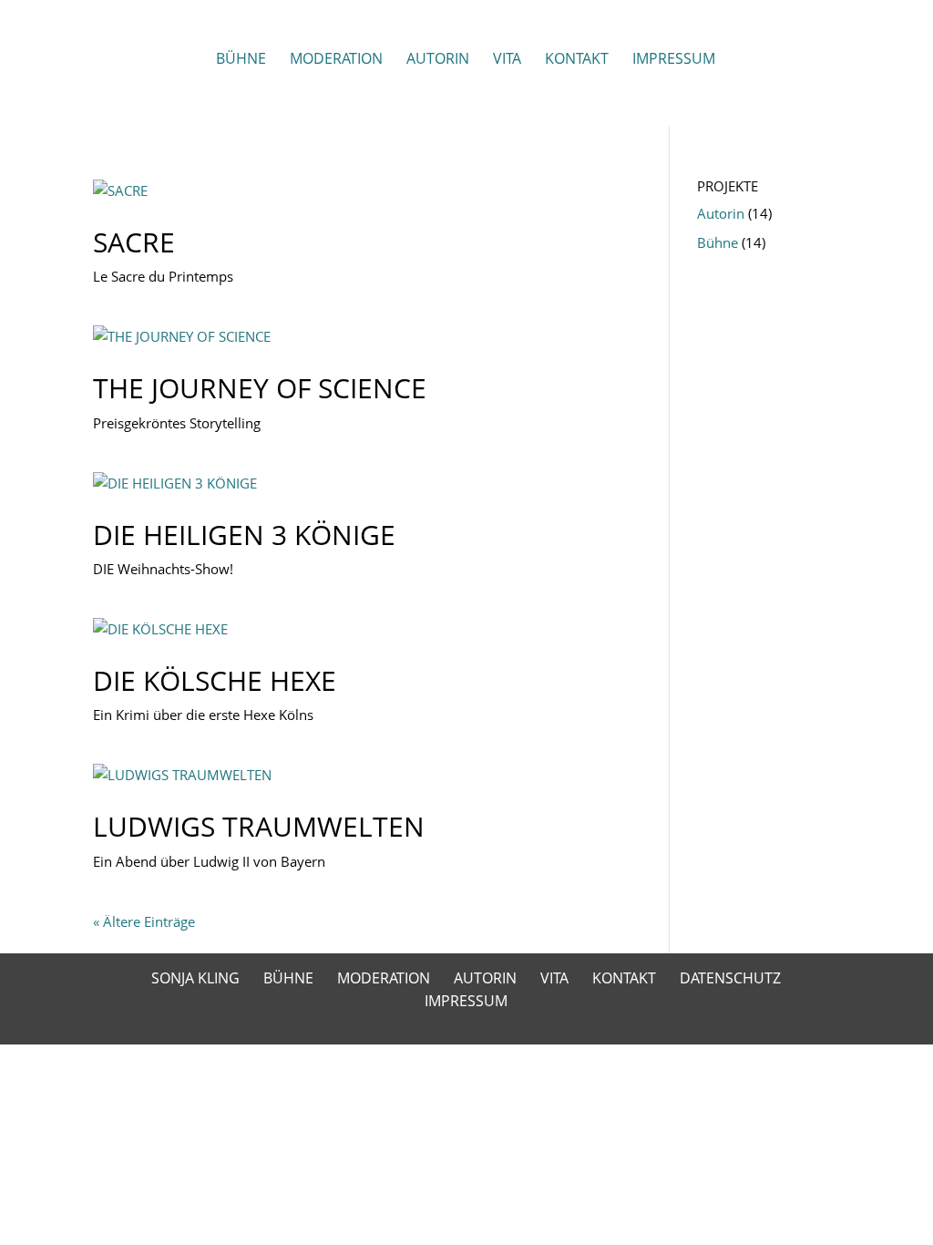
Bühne (241, 60)
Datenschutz (730, 978)
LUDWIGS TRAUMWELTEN (259, 826)
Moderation (336, 60)
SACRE (134, 242)
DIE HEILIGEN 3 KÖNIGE (244, 534)
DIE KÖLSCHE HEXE (214, 680)
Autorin (437, 60)
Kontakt (577, 60)
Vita (507, 60)
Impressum (673, 60)
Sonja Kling (195, 978)
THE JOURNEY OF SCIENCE (259, 387)
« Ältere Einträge (144, 921)
